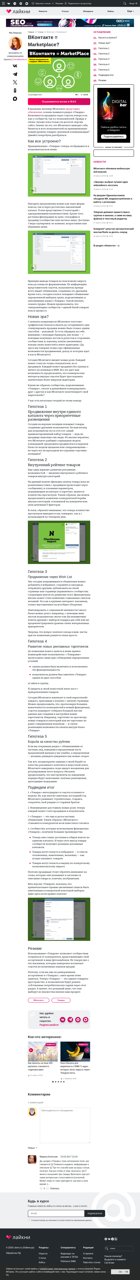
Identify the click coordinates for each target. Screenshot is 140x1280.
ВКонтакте (39, 1000)
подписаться (95, 1213)
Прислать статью (91, 1262)
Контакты (88, 1258)
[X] (15, 82)
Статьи (65, 11)
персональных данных (83, 1220)
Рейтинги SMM (68, 1261)
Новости (43, 11)
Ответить (54, 1188)
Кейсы (111, 11)
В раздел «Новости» (105, 245)
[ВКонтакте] (15, 66)
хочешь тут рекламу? (113, 147)
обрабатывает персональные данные (57, 1269)
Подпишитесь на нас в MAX (59, 101)
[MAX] (15, 98)
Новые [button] (31, 1148)
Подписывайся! (49, 1025)
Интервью (88, 11)
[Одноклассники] (15, 90)
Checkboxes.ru (19, 59)
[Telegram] (15, 74)
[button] (53, 1081)
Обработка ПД (13, 1253)
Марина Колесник (49, 1157)
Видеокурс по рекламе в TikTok (69, 1255)
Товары (61, 1000)
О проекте (88, 1253)
